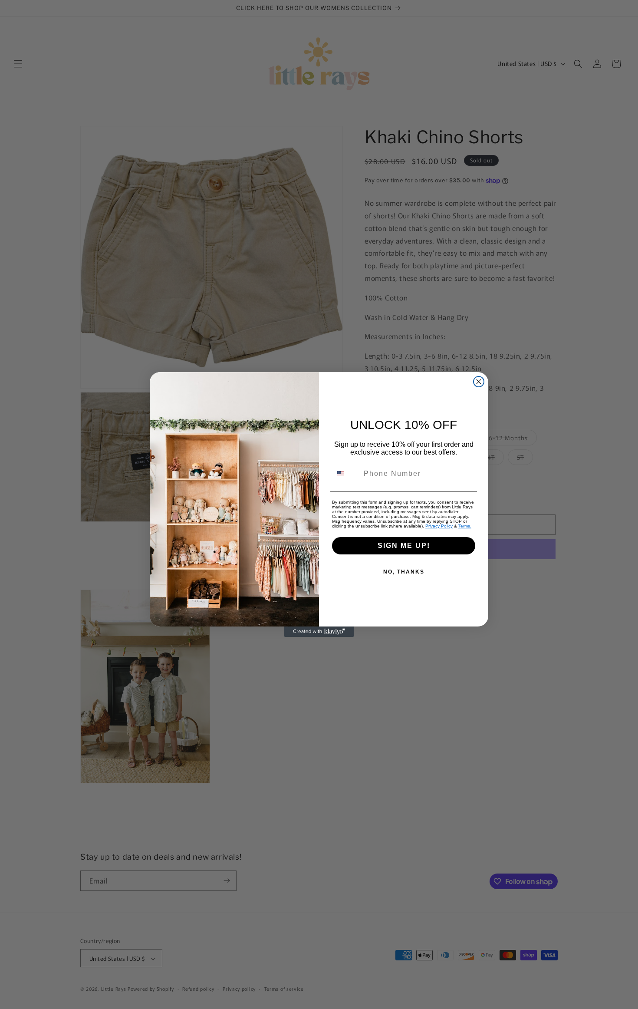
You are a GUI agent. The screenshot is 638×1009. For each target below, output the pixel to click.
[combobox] (345, 473)
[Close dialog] (479, 381)
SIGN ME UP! (404, 545)
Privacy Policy (439, 526)
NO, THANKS (403, 572)
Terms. (464, 526)
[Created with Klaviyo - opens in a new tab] (319, 632)
